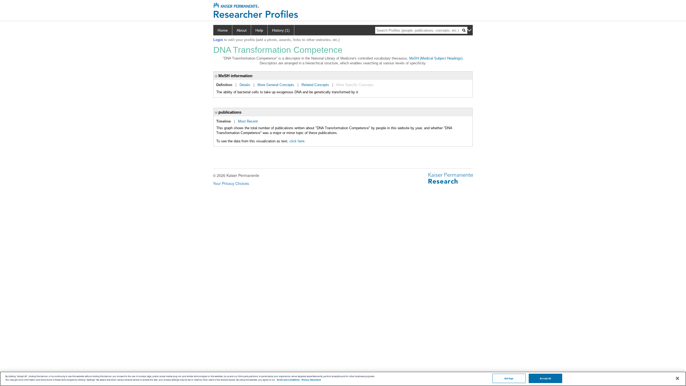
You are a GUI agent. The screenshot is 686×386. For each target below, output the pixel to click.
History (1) (281, 30)
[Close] (677, 378)
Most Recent (248, 121)
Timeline (223, 121)
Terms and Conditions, (288, 379)
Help (259, 30)
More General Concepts (276, 85)
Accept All (545, 378)
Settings (508, 378)
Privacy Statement (311, 379)
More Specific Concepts (355, 85)
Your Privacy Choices (231, 183)
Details (245, 85)
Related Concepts (315, 85)
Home (223, 30)
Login (218, 40)
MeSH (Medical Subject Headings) (436, 58)
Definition (224, 85)
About (242, 30)
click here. (297, 141)
